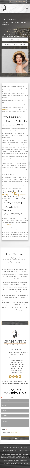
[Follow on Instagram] (16, 376)
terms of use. (13, 432)
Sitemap (4, 383)
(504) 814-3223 (6, 225)
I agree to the (10, 432)
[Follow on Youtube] (20, 376)
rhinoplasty (5, 109)
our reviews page (17, 310)
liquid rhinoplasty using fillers (14, 194)
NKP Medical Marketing (21, 381)
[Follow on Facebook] (10, 376)
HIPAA (9, 383)
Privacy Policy (16, 383)
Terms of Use (24, 383)
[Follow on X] (13, 376)
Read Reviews (15, 323)
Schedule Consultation (18, 1)
